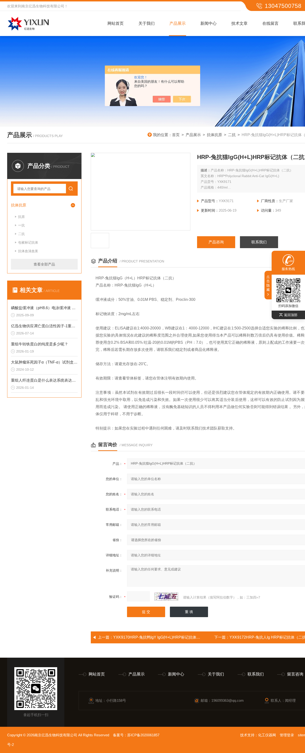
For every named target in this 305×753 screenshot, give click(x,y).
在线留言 (270, 23)
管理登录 (287, 735)
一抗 (21, 225)
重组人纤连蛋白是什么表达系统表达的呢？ (44, 380)
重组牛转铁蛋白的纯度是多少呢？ (39, 344)
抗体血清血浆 (28, 251)
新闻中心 (208, 23)
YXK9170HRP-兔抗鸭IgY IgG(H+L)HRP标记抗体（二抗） (162, 637)
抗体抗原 (214, 135)
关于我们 (146, 23)
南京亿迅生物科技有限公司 (42, 6)
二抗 (232, 135)
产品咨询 (216, 242)
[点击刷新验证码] (166, 597)
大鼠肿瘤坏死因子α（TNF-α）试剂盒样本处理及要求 (44, 362)
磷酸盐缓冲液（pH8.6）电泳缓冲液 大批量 (44, 308)
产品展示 (177, 23)
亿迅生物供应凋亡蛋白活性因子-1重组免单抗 (44, 326)
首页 (176, 135)
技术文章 (239, 23)
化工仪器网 (267, 735)
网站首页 (115, 23)
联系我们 (259, 242)
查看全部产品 (44, 264)
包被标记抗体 (28, 242)
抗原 (21, 217)
